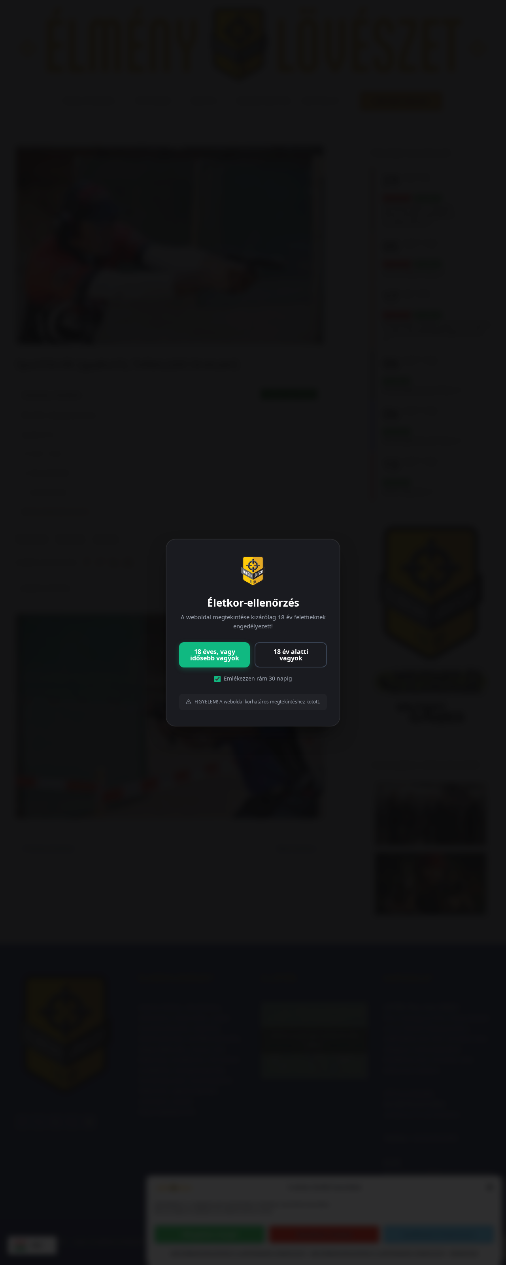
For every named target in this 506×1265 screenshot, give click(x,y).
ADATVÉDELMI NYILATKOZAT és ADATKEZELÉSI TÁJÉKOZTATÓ (238, 1253)
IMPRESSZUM (463, 1253)
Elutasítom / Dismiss (324, 1234)
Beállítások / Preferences (438, 1234)
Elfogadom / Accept (209, 1234)
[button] (490, 1187)
